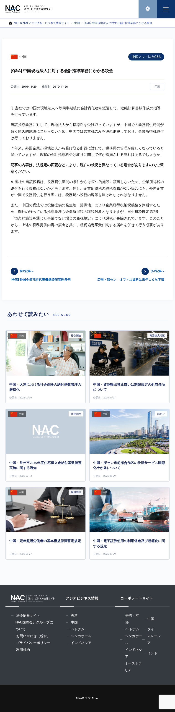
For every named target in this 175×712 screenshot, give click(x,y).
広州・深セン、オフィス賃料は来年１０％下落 (130, 275)
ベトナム (78, 629)
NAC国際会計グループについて (34, 625)
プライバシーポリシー (33, 643)
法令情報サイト (28, 615)
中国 (77, 23)
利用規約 (23, 650)
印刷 (157, 86)
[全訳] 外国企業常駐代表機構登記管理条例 (41, 275)
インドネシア (81, 643)
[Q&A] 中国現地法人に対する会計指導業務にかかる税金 (118, 23)
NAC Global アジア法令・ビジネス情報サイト (41, 23)
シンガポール (81, 636)
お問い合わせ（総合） (33, 636)
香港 (74, 615)
